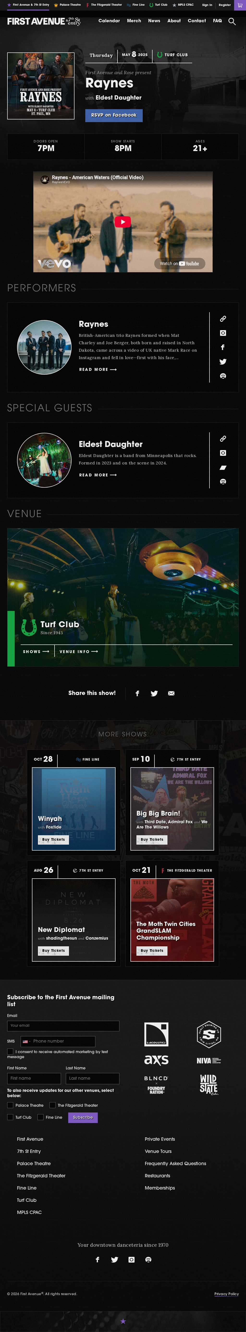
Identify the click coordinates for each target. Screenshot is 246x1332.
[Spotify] (223, 376)
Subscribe (83, 1118)
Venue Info (75, 652)
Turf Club (22, 1118)
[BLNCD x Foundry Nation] (156, 1085)
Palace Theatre (28, 1106)
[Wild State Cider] (209, 1085)
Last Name (76, 1068)
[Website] (223, 319)
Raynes (93, 325)
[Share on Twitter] (154, 694)
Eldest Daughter (110, 445)
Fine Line (53, 1118)
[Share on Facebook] (138, 694)
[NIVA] (209, 1060)
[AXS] (156, 1060)
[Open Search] (232, 21)
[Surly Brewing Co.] (209, 1034)
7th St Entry (29, 1152)
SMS (11, 1042)
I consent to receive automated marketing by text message (57, 1054)
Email (12, 1016)
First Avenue (30, 1139)
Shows (32, 652)
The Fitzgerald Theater (77, 1106)
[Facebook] (223, 347)
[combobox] (26, 1041)
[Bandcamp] (223, 468)
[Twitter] (223, 362)
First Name (17, 1068)
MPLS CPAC (29, 1213)
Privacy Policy (227, 1294)
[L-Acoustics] (156, 1034)
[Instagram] (223, 333)
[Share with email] (171, 694)
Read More (94, 370)
